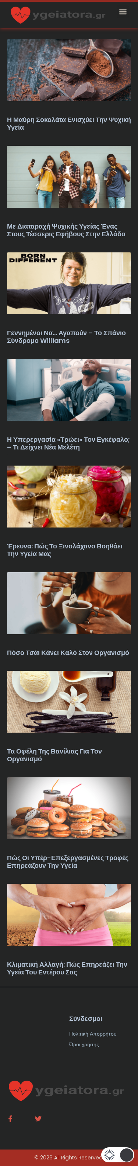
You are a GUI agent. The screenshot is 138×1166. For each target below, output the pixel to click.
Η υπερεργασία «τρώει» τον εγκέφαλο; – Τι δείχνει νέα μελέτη (68, 443)
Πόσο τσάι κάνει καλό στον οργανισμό (68, 652)
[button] (123, 11)
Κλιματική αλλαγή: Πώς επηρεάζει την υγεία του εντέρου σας (67, 968)
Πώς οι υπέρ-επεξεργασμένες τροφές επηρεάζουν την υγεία (67, 861)
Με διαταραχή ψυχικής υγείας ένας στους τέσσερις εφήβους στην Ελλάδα (66, 230)
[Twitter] (38, 1118)
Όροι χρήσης (84, 1044)
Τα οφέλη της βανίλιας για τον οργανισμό (54, 755)
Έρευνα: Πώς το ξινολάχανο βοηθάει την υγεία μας (65, 550)
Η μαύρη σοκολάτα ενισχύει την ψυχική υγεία (69, 123)
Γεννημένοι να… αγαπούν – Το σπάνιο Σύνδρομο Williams (66, 336)
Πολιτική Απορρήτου (93, 1033)
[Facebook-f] (10, 1118)
